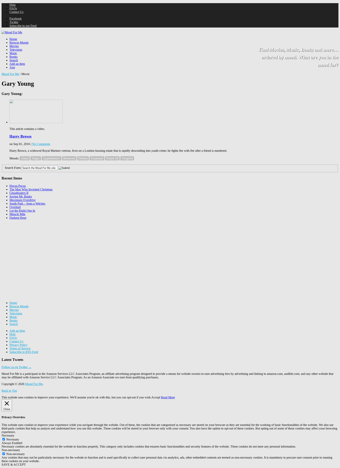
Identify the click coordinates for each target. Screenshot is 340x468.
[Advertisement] (31, 247)
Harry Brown (20, 136)
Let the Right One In (22, 210)
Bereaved (69, 158)
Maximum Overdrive (22, 200)
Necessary (12, 439)
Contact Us (16, 12)
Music (13, 53)
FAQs (13, 8)
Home (13, 39)
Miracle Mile (17, 214)
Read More (168, 397)
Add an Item (17, 63)
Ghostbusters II (18, 193)
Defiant (83, 158)
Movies (14, 46)
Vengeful (127, 158)
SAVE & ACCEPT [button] (14, 464)
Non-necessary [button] (11, 450)
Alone (25, 158)
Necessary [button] (8, 435)
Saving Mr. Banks (20, 196)
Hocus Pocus (17, 186)
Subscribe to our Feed (23, 25)
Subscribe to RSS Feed (23, 352)
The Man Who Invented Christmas (31, 189)
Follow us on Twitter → (16, 367)
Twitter (13, 22)
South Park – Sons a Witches (27, 203)
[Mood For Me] (12, 32)
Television (15, 49)
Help (12, 4)
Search (13, 60)
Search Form (13, 167)
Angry (36, 158)
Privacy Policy (18, 345)
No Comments (41, 144)
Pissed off (112, 158)
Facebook (15, 18)
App (12, 67)
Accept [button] (155, 397)
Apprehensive (51, 158)
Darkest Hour (17, 217)
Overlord (15, 207)
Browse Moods (19, 42)
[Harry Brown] (36, 122)
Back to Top (9, 390)
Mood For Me (10, 74)
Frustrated (97, 158)
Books (13, 56)
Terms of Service (19, 348)
